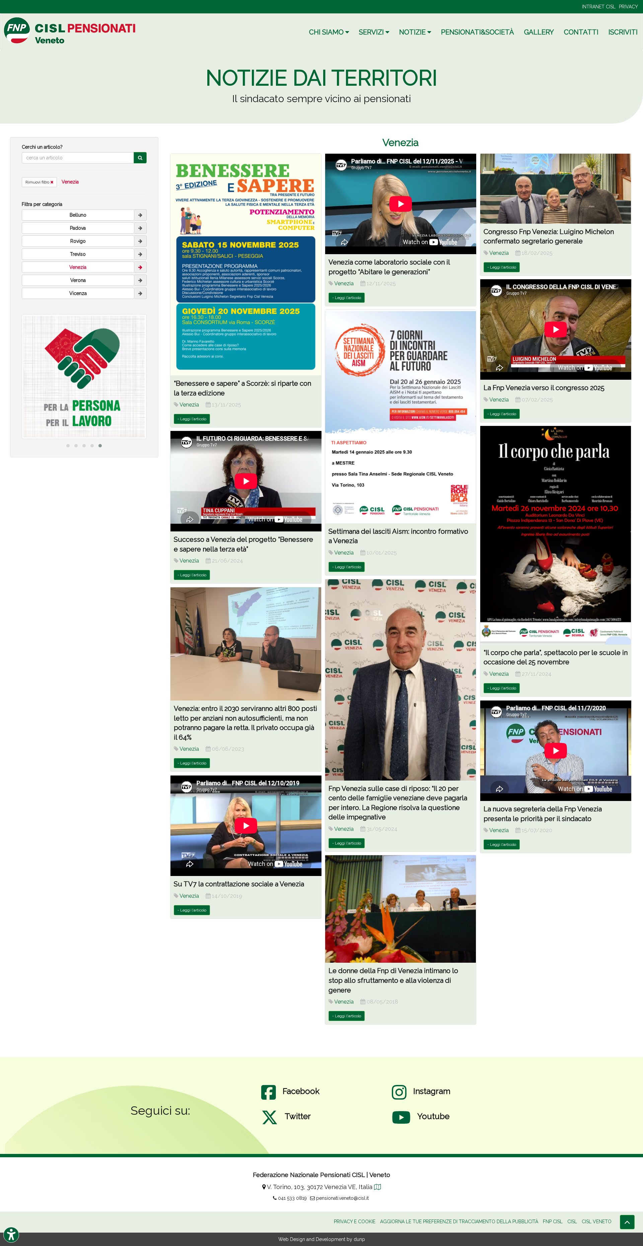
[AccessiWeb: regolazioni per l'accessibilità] (11, 1235)
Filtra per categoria (42, 204)
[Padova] (140, 228)
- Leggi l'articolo (191, 419)
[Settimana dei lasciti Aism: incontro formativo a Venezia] (400, 416)
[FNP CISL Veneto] (70, 30)
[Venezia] (140, 267)
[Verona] (140, 280)
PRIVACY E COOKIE (354, 1221)
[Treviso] (140, 254)
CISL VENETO (597, 1221)
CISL (572, 1221)
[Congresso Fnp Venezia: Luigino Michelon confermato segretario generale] (555, 188)
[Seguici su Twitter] (269, 1124)
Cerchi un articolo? (42, 147)
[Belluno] (140, 215)
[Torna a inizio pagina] (627, 1222)
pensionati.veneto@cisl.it (342, 1198)
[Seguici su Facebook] (268, 1099)
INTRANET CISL (599, 6)
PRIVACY (628, 6)
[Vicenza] (140, 293)
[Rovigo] (140, 241)
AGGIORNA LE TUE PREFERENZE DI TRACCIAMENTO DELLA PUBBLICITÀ (459, 1221)
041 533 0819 (292, 1198)
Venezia (70, 182)
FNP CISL (553, 1221)
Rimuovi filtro (37, 182)
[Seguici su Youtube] (401, 1124)
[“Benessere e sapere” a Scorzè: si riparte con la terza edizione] (246, 264)
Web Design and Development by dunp (321, 1239)
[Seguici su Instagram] (399, 1099)
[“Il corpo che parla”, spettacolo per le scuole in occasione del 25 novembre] (555, 535)
